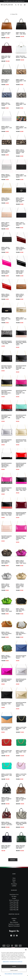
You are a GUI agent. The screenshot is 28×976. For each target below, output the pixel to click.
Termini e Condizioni (14, 900)
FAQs (14, 920)
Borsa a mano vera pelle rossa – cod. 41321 (6, 752)
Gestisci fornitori (6, 961)
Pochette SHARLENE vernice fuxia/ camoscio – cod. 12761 (21, 537)
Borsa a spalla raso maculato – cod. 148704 (5, 562)
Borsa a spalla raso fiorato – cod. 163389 (21, 128)
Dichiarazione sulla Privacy (18, 973)
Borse (14, 882)
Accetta (14, 966)
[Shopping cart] (20, 4)
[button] (26, 949)
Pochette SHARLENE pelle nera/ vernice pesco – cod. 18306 (6, 514)
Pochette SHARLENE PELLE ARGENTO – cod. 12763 (6, 441)
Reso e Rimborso (14, 922)
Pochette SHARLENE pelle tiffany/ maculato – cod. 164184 (21, 417)
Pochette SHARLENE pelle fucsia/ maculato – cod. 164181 (21, 392)
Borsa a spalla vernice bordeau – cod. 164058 (21, 249)
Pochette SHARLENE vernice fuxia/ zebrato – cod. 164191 (6, 489)
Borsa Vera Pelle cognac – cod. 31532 (5, 34)
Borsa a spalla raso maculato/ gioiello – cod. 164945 (20, 151)
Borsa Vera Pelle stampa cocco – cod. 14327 (5, 847)
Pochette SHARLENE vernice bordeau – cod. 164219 (21, 514)
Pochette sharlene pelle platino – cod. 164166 (21, 441)
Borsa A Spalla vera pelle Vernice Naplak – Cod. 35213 (6, 823)
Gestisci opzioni (14, 970)
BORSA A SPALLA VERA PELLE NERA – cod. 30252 (20, 610)
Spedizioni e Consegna (14, 924)
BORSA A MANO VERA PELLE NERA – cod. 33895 (21, 728)
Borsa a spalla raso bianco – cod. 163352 (6, 128)
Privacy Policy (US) (14, 906)
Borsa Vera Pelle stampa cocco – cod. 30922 (20, 847)
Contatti (14, 898)
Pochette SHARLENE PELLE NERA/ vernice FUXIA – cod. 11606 (21, 489)
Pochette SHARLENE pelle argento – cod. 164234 (21, 680)
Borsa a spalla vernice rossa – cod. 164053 (5, 295)
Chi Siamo (14, 896)
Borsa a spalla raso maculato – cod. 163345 (5, 151)
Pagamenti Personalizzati (14, 926)
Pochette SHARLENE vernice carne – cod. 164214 (6, 537)
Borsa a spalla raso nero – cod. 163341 (20, 224)
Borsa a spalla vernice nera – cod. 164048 (20, 272)
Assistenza (14, 918)
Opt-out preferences (8, 973)
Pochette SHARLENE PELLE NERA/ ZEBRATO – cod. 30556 (6, 342)
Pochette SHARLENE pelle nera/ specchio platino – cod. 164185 (6, 392)
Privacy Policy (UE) (14, 902)
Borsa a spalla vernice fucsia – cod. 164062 (5, 272)
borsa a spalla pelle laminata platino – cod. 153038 (20, 585)
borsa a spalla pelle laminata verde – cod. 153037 (6, 610)
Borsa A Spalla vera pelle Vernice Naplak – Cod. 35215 (21, 799)
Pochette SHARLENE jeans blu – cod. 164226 (21, 657)
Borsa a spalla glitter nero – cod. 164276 (21, 176)
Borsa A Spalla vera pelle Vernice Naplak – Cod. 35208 (6, 799)
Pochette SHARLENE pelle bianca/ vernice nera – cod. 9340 (6, 465)
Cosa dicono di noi (14, 894)
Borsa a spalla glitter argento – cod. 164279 (6, 176)
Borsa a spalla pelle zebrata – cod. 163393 (5, 81)
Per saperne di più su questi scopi (16, 961)
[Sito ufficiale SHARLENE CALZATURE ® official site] (7, 4)
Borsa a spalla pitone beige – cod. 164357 (21, 81)
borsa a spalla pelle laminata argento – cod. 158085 (5, 585)
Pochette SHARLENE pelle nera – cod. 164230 (6, 704)
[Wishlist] (17, 4)
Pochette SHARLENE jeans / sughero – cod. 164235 (6, 728)
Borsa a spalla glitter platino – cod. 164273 (5, 199)
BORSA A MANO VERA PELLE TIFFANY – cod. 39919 (6, 775)
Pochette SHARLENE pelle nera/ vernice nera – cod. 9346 (6, 367)
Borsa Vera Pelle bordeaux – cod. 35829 (5, 57)
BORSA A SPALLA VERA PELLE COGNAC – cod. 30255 (6, 633)
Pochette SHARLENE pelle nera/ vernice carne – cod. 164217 (21, 343)
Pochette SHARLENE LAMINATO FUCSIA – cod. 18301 (6, 680)
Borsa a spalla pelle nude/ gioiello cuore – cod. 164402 (5, 224)
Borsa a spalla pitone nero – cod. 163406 (21, 104)
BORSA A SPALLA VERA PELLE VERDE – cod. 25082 (6, 657)
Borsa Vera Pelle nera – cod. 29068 (21, 33)
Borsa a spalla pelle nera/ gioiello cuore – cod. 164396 (20, 199)
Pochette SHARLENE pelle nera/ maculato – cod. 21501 (21, 367)
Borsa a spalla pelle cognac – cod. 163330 (20, 295)
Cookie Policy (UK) (14, 909)
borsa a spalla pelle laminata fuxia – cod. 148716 (21, 562)
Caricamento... (12, 859)
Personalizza (14, 884)
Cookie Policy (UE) (14, 908)
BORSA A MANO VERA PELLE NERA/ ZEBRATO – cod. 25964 (21, 823)
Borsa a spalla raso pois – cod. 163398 (5, 249)
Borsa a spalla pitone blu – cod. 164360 (5, 104)
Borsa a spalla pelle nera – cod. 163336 (6, 319)
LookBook (14, 886)
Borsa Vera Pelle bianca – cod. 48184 (21, 56)
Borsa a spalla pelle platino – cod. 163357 (21, 319)
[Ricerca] (15, 4)
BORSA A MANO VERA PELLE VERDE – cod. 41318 (21, 752)
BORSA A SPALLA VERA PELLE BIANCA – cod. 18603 (21, 633)
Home (14, 878)
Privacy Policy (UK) (14, 904)
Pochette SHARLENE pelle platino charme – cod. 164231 (21, 704)
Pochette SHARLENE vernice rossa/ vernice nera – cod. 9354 (21, 465)
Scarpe (14, 880)
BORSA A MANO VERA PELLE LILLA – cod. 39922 (21, 775)
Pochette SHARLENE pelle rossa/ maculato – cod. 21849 (6, 417)
